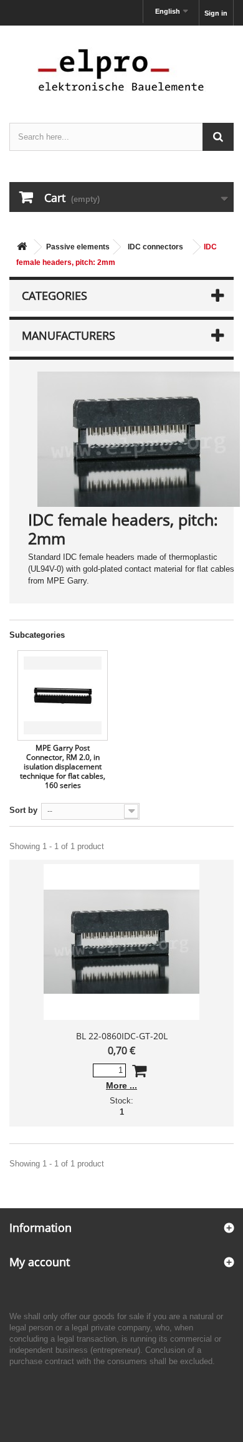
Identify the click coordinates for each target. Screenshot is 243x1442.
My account (39, 1261)
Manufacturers (68, 335)
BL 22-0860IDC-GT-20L (122, 1036)
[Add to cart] (139, 1073)
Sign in (215, 13)
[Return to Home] (22, 247)
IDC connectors (155, 247)
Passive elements (78, 247)
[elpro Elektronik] (121, 69)
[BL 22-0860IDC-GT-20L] (121, 942)
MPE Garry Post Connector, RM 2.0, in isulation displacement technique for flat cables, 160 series (62, 767)
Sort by (23, 810)
